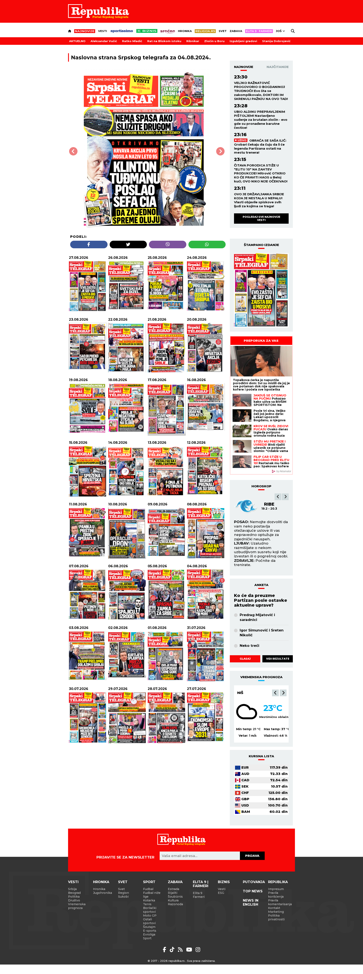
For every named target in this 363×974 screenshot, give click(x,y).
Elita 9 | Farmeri (200, 884)
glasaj (245, 658)
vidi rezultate (277, 658)
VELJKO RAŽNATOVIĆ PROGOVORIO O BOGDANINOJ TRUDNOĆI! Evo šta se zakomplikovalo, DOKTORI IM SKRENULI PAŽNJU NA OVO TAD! (261, 91)
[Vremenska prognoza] (246, 711)
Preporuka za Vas (261, 341)
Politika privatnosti (276, 917)
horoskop (261, 486)
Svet (223, 31)
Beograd (247, 693)
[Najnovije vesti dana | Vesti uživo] (146, 31)
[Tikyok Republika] (173, 949)
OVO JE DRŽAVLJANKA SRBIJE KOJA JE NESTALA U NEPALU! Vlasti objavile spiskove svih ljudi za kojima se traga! (259, 200)
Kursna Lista (261, 756)
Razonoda (175, 904)
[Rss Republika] (181, 949)
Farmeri (199, 897)
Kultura (173, 900)
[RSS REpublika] (189, 949)
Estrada (173, 889)
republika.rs (176, 960)
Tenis (147, 904)
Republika (278, 882)
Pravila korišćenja (276, 894)
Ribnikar (192, 41)
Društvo (74, 900)
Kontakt (274, 908)
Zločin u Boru (214, 41)
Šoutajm (149, 927)
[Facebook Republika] (165, 949)
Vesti (102, 31)
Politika (74, 896)
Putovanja (254, 882)
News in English (250, 902)
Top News (253, 891)
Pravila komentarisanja (280, 902)
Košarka (149, 900)
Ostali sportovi (149, 921)
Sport (149, 882)
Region (123, 893)
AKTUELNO (77, 41)
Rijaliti (172, 893)
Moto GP (150, 915)
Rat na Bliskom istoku (164, 41)
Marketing (276, 912)
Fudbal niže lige (151, 894)
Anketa (261, 585)
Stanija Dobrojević (276, 41)
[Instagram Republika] (198, 949)
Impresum (276, 889)
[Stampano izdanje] (261, 290)
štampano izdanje (261, 245)
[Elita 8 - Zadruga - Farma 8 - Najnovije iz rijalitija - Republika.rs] (259, 31)
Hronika (185, 31)
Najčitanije (278, 67)
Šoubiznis (175, 896)
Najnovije (243, 67)
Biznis (224, 882)
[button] (278, 496)
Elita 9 (197, 893)
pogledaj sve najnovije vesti (261, 218)
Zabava (236, 31)
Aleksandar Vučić (104, 41)
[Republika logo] (98, 11)
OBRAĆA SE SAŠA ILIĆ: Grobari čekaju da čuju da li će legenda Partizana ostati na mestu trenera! (260, 146)
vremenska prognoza (261, 677)
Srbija (72, 889)
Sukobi (123, 896)
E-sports (149, 931)
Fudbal (148, 889)
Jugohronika (102, 893)
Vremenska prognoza (76, 906)
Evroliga (149, 934)
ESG (221, 893)
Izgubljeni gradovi (243, 41)
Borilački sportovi (149, 910)
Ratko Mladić (132, 41)
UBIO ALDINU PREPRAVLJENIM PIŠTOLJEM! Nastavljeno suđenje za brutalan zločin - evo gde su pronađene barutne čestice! (260, 120)
